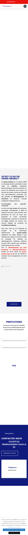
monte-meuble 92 (18, 84)
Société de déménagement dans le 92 (12, 37)
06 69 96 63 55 (11, 2)
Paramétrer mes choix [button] (14, 527)
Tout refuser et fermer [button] (14, 533)
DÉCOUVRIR (14, 51)
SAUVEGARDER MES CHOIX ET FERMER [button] (14, 529)
